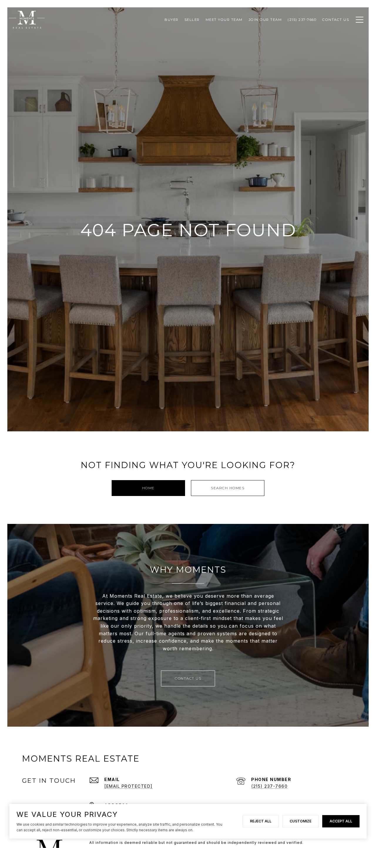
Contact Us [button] (188, 678)
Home (148, 488)
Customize (300, 821)
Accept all (341, 821)
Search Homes (227, 488)
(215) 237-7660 (269, 786)
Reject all (260, 821)
